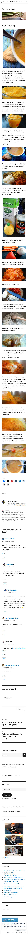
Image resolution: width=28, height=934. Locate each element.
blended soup (14, 514)
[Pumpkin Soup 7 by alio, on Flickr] (14, 294)
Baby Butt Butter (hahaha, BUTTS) (13, 888)
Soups (3, 514)
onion (7, 519)
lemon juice (16, 517)
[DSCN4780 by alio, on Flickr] (14, 92)
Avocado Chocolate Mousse (11, 892)
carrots (19, 514)
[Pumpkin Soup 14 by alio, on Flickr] (14, 466)
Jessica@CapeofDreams (12, 618)
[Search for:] (12, 755)
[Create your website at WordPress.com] (14, 2)
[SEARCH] (24, 755)
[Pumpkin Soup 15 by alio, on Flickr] (14, 450)
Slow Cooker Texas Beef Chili (11, 884)
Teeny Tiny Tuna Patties (10, 875)
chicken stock (8, 516)
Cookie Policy (5, 927)
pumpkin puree (20, 519)
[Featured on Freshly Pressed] (10, 920)
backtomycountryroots (12, 665)
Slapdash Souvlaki (8, 873)
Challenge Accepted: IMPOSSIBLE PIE (14, 886)
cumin (22, 516)
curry (3, 517)
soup (16, 520)
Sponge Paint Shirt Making (11, 881)
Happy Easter (7, 890)
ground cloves (11, 517)
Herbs (11, 512)
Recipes (17, 512)
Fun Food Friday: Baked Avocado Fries (13, 877)
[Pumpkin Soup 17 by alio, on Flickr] (14, 48)
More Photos (5, 858)
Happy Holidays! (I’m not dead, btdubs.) (14, 870)
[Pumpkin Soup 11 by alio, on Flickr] (14, 367)
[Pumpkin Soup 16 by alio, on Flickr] (14, 153)
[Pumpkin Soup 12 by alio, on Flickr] (14, 397)
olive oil (4, 519)
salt (14, 520)
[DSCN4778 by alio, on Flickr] (14, 121)
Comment (20, 709)
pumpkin (14, 519)
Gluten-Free (7, 512)
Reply (4, 558)
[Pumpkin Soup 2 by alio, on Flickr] (14, 178)
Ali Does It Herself (9, 9)
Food (3, 512)
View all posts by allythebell (19, 505)
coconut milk (18, 516)
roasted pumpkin (9, 520)
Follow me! (6, 784)
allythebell (7, 511)
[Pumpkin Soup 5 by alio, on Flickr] (14, 252)
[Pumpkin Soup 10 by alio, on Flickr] (14, 340)
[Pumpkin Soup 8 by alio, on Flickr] (14, 318)
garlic (6, 517)
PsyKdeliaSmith (9, 538)
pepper (10, 519)
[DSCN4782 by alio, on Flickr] (14, 274)
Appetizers (21, 511)
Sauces (21, 512)
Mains (14, 512)
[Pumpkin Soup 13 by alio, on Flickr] (14, 424)
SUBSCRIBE (7, 795)
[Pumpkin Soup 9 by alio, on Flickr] (14, 217)
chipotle (13, 516)
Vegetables (7, 514)
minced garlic (22, 517)
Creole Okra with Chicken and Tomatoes (14, 879)
